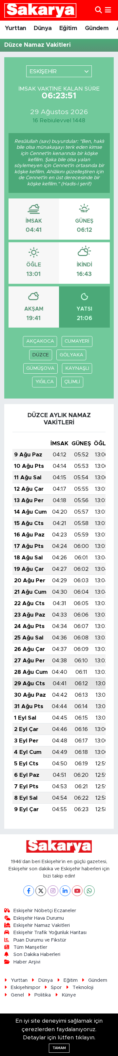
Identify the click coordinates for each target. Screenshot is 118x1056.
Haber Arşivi (26, 962)
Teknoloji (82, 987)
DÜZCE (40, 354)
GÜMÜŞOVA (40, 368)
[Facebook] (28, 890)
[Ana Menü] (108, 10)
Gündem (96, 28)
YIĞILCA (44, 381)
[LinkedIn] (65, 890)
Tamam (59, 1048)
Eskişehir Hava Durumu (38, 918)
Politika (42, 995)
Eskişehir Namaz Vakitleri (41, 925)
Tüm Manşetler (30, 947)
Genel (17, 995)
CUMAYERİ (77, 341)
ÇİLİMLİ (72, 381)
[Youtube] (77, 890)
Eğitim (68, 28)
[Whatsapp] (89, 890)
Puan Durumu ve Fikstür (39, 940)
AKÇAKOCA (40, 341)
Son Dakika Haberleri (36, 954)
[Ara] (98, 10)
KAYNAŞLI (77, 368)
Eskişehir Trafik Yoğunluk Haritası (50, 932)
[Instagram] (53, 890)
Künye (69, 995)
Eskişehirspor (25, 987)
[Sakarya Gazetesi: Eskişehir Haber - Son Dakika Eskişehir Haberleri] (40, 10)
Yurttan (15, 28)
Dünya (42, 28)
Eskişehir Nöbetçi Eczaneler (44, 910)
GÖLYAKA (71, 354)
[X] (40, 890)
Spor (56, 987)
